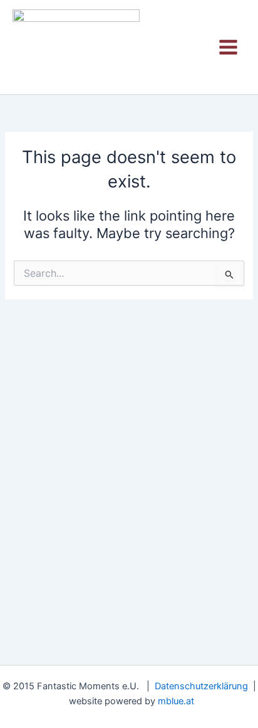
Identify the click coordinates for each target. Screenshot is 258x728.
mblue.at (176, 701)
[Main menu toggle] (228, 47)
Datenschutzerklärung (201, 686)
